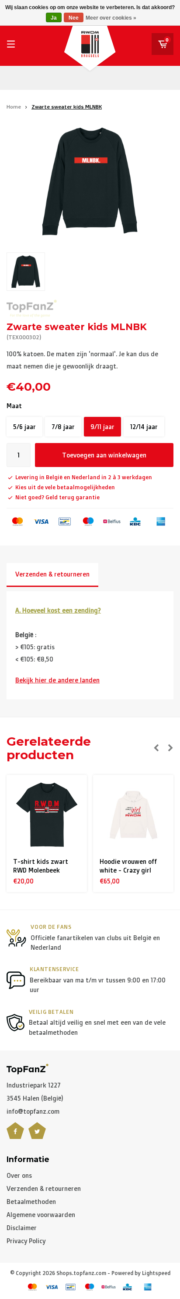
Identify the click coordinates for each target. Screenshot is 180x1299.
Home (14, 106)
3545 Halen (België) (35, 1098)
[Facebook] (15, 1136)
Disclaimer (22, 1227)
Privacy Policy (26, 1240)
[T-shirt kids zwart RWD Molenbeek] (47, 815)
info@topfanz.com (33, 1111)
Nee (74, 18)
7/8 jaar (63, 426)
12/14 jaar (144, 426)
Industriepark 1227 (34, 1085)
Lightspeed (156, 1273)
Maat (14, 405)
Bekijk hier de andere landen (57, 680)
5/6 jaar (24, 426)
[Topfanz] (32, 308)
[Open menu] (11, 44)
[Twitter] (37, 1136)
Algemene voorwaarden (41, 1214)
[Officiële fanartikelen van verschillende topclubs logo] (27, 1068)
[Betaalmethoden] (17, 521)
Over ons (19, 1175)
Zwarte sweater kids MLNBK (66, 106)
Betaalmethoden (31, 1201)
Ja (54, 18)
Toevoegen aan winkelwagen (104, 455)
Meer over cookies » (111, 18)
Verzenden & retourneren (52, 574)
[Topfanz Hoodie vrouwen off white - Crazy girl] (133, 815)
